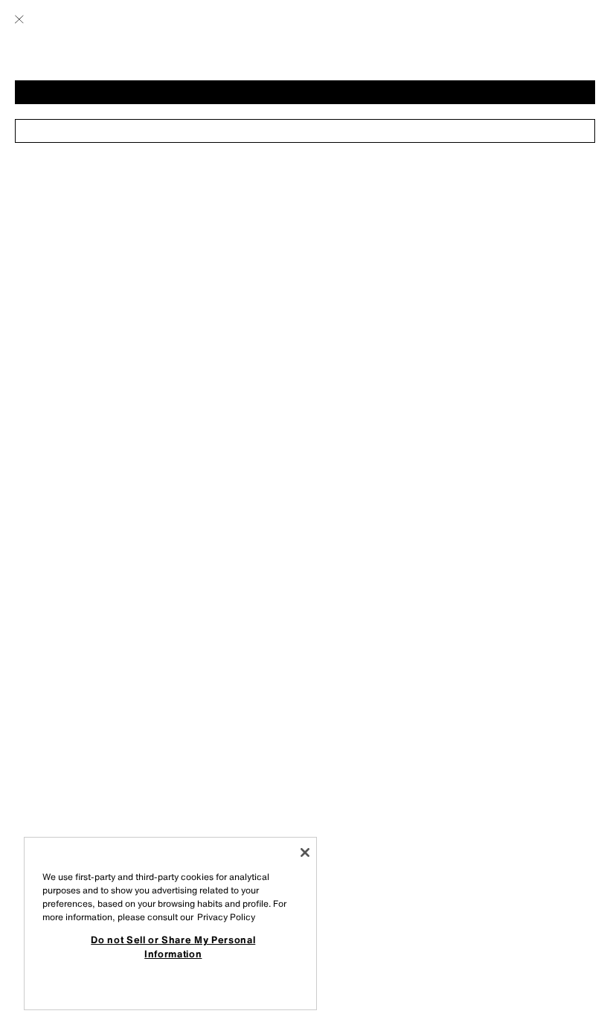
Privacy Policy (226, 917)
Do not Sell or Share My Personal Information (173, 946)
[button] (305, 92)
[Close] (305, 852)
